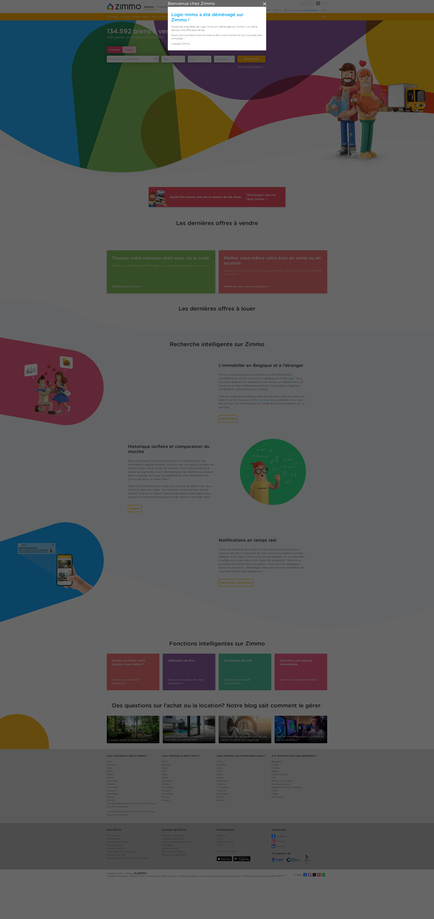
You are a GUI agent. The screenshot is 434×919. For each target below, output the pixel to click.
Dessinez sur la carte (125, 286)
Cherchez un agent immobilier (299, 679)
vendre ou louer (260, 399)
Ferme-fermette (280, 774)
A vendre (112, 16)
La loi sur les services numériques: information (220, 876)
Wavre (110, 777)
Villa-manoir (278, 797)
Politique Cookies (137, 876)
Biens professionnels (164, 16)
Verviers (111, 800)
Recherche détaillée (249, 66)
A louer (125, 16)
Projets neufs (140, 16)
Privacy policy (153, 876)
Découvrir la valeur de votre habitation (186, 681)
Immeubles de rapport (192, 16)
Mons (109, 771)
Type (166, 59)
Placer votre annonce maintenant (125, 681)
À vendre (114, 49)
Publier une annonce (257, 10)
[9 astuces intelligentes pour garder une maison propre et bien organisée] (245, 728)
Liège (109, 768)
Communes (247, 876)
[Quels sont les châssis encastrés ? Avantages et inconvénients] (189, 729)
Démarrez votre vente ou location (246, 286)
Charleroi (111, 784)
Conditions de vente (188, 876)
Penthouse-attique (281, 784)
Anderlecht (112, 781)
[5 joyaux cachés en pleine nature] (133, 728)
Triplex (275, 793)
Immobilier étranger (167, 7)
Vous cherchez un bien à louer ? (181, 755)
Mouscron (112, 790)
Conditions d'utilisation (117, 876)
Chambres (222, 59)
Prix (191, 59)
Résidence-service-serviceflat (286, 787)
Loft (274, 777)
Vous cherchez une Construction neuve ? (241, 755)
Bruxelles (111, 764)
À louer (129, 49)
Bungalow (277, 761)
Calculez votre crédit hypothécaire (237, 681)
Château (276, 768)
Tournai (110, 797)
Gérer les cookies (169, 876)
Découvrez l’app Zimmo (236, 582)
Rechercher (251, 59)
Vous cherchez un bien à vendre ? (127, 755)
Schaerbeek (113, 793)
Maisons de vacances (282, 781)
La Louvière (113, 787)
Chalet (275, 764)
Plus (276, 10)
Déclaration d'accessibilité (266, 876)
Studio (275, 790)
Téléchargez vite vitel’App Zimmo (261, 197)
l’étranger (288, 378)
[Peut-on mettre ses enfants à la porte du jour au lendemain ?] (301, 729)
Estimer (135, 508)
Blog (324, 16)
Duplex (275, 771)
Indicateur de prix (219, 16)
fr (324, 3)
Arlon (109, 761)
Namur (110, 774)
